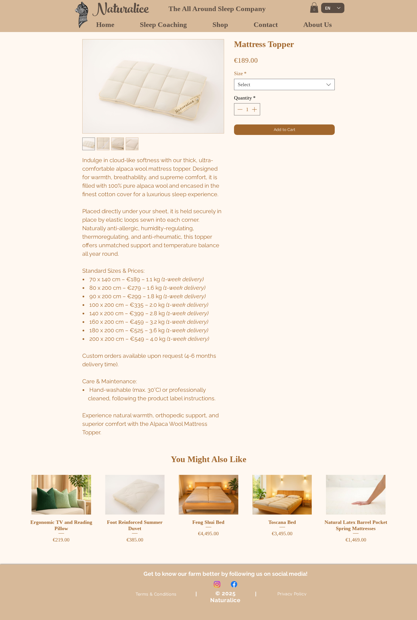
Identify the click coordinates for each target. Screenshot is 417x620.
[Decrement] (239, 109)
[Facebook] (234, 584)
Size (240, 73)
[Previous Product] (19, 494)
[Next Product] (398, 494)
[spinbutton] (247, 109)
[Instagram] (217, 584)
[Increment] (254, 109)
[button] (314, 7)
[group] (208, 509)
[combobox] (284, 84)
